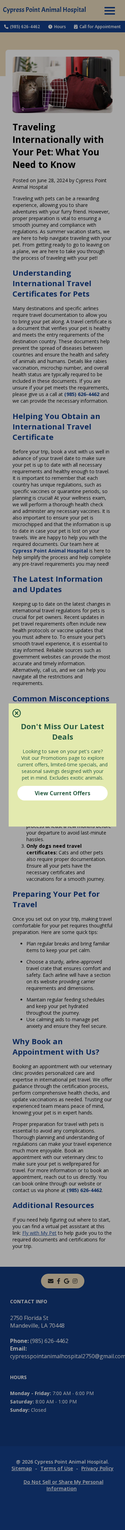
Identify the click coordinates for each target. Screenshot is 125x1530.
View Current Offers (62, 793)
